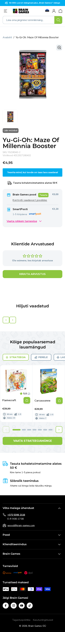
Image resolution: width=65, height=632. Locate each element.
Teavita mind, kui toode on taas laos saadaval (32, 172)
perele (43, 357)
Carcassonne (42, 400)
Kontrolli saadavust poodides (30, 200)
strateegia (18, 357)
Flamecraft (9, 400)
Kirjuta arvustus (32, 274)
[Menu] (6, 11)
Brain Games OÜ (37, 626)
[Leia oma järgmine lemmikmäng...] (58, 20)
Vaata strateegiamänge (32, 440)
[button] (16, 429)
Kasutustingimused (43, 620)
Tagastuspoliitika (21, 620)
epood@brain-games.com (21, 525)
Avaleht (7, 37)
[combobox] (32, 20)
